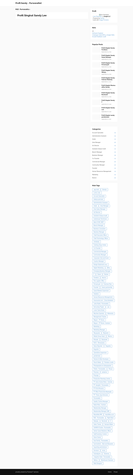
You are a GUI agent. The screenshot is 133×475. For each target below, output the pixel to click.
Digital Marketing (99, 268)
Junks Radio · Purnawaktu (101, 303)
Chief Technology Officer (101, 238)
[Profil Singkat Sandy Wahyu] (96, 72)
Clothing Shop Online (100, 245)
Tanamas (106, 453)
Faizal (99, 274)
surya (103, 450)
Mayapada (97, 333)
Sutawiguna (97, 453)
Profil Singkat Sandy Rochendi (108, 93)
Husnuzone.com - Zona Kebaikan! (103, 300)
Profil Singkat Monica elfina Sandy (108, 86)
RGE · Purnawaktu (99, 417)
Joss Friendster (97, 16)
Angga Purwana (104, 20)
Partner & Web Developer (101, 359)
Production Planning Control (102, 378)
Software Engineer (97, 33)
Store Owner (97, 437)
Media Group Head (99, 336)
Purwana (29, 472)
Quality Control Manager (101, 401)
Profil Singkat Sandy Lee (32, 15)
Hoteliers (96, 294)
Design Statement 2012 (100, 264)
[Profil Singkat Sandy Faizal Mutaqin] (96, 57)
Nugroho (96, 349)
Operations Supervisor (100, 352)
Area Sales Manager (99, 209)
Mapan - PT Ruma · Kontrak (102, 323)
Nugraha (108, 346)
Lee (108, 307)
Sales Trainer (97, 424)
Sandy (102, 18)
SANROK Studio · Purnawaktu (102, 427)
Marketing (104, 174)
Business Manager (104, 155)
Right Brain (110, 417)
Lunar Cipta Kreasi (99, 310)
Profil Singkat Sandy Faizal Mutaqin (108, 56)
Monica (110, 336)
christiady (96, 241)
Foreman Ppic (108, 284)
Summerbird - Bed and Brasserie (103, 444)
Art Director (104, 145)
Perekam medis (109, 362)
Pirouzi (110, 369)
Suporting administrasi (100, 447)
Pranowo (96, 372)
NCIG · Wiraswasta (99, 343)
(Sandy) (104, 189)
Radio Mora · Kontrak (100, 404)
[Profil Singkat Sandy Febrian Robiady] (96, 80)
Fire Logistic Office (99, 281)
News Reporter (98, 346)
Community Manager (104, 165)
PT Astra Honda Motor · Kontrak (103, 382)
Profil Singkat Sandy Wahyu (108, 71)
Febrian (106, 274)
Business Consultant (99, 228)
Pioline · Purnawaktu (99, 369)
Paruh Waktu (97, 362)
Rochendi (104, 421)
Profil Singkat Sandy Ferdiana (108, 49)
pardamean (97, 356)
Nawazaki (104, 339)
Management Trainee (100, 316)
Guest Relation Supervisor (101, 290)
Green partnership (107, 287)
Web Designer (98, 463)
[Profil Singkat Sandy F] (96, 102)
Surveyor (96, 450)
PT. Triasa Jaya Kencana (101, 395)
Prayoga (96, 375)
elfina (108, 268)
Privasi (116, 472)
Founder (104, 168)
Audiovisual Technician (100, 219)
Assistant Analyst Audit (104, 149)
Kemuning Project (99, 307)
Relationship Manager (100, 408)
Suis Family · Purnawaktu (101, 440)
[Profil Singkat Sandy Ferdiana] (96, 50)
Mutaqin (96, 339)
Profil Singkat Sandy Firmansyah (108, 64)
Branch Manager (104, 152)
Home (109, 472)
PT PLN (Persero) (99, 388)
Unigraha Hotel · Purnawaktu (102, 457)
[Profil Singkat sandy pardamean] (96, 117)
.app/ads (96, 189)
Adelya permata (98, 199)
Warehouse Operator (107, 460)
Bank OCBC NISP (99, 222)
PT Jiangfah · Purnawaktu (101, 385)
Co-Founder (104, 158)
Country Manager (99, 261)
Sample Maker (108, 424)
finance (104, 177)
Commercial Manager (104, 161)
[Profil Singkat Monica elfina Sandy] (96, 87)
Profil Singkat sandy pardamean (108, 116)
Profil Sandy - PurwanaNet (28, 3)
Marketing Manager (99, 329)
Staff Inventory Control (100, 434)
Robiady (96, 421)
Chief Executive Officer (100, 235)
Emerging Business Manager (102, 271)
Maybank (105, 333)
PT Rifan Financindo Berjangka (103, 391)
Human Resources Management (104, 171)
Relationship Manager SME (101, 411)
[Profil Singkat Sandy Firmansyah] (96, 65)
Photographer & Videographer (102, 365)
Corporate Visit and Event (101, 258)
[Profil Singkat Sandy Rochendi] (96, 94)
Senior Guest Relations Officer (102, 431)
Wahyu (96, 460)
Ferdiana (96, 277)
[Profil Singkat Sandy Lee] (96, 109)
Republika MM (98, 414)
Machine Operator (99, 313)
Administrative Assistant (104, 136)
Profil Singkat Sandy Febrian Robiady (108, 79)
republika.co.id (109, 414)
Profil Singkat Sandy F (108, 101)
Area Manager (104, 142)
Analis (104, 139)
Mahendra (110, 313)
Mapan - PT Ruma (99, 320)
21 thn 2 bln (97, 193)
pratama (104, 372)
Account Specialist (104, 132)
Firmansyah (97, 284)
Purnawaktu (97, 398)
